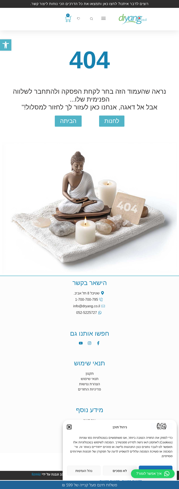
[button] (5, 45)
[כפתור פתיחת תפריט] (103, 18)
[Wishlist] (78, 18)
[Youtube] (81, 343)
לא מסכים (120, 470)
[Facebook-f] (98, 343)
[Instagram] (89, 343)
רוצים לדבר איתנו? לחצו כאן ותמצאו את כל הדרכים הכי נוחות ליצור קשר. (89, 4)
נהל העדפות (83, 470)
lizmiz (36, 474)
